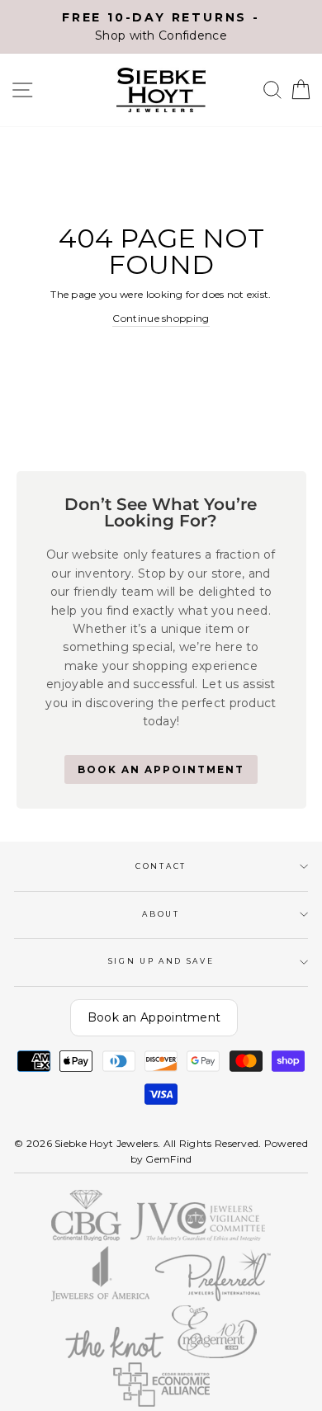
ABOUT (160, 913)
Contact (161, 866)
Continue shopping (160, 318)
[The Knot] (114, 1354)
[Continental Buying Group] (87, 1237)
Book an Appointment (154, 1017)
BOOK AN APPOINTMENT (161, 769)
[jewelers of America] (100, 1297)
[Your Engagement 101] (214, 1354)
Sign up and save (161, 960)
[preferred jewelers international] (213, 1297)
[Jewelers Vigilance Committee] (197, 1237)
